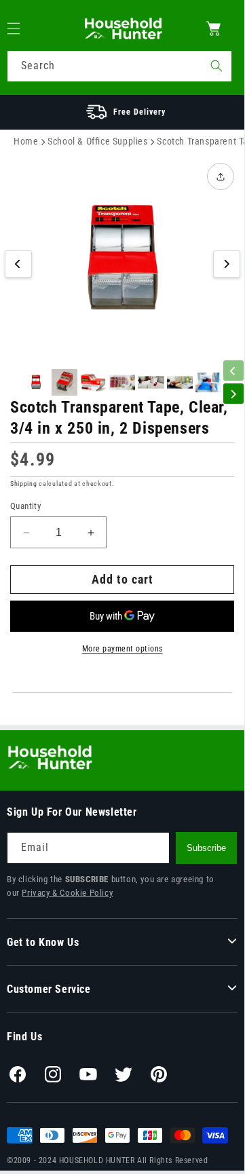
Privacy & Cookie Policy (67, 893)
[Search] (216, 66)
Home (26, 141)
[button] (22, 28)
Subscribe (206, 848)
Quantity (25, 506)
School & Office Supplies (97, 141)
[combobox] (119, 66)
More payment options (122, 649)
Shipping (23, 483)
